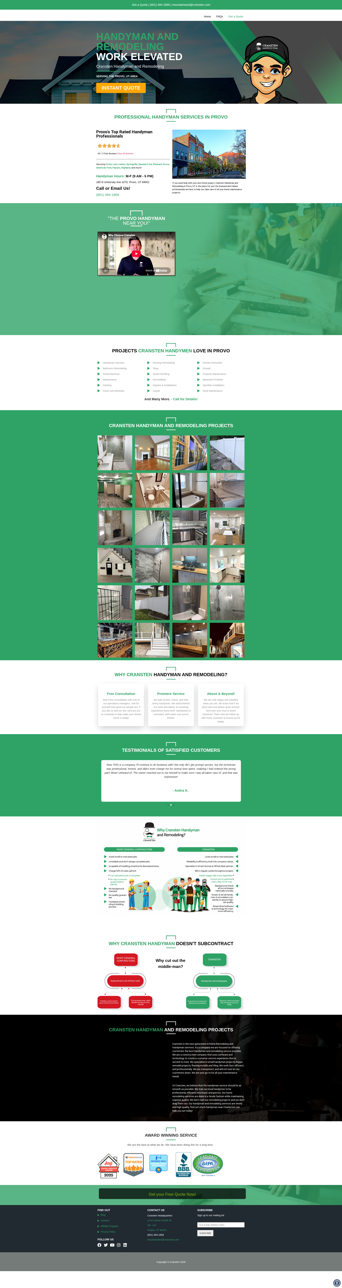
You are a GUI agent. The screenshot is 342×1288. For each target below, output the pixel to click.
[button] (168, 805)
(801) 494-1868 (160, 4)
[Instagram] (118, 1245)
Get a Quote (140, 4)
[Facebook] (99, 1245)
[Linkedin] (125, 1245)
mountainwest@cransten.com (191, 4)
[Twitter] (106, 1245)
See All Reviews (125, 153)
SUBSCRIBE (205, 1233)
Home (207, 16)
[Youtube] (112, 1245)
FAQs (219, 16)
